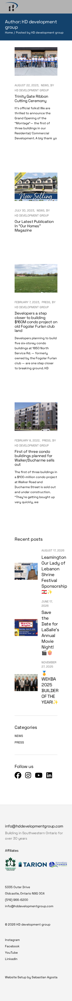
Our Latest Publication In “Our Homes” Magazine (34, 226)
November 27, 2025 (48, 664)
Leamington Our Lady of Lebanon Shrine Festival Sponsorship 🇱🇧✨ (54, 574)
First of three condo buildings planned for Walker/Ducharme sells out (35, 458)
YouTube (11, 953)
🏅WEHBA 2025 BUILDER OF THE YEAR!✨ (49, 687)
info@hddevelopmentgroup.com (34, 826)
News (45, 85)
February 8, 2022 (27, 440)
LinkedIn (11, 959)
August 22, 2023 (26, 85)
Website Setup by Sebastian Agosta (31, 977)
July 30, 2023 (24, 210)
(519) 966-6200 (16, 900)
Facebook (12, 946)
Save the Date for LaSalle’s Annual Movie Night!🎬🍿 (50, 632)
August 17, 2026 (52, 550)
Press (46, 302)
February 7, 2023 (27, 302)
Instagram (12, 940)
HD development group (32, 90)
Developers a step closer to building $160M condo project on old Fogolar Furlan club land (36, 322)
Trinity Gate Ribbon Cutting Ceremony (31, 98)
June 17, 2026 (47, 603)
